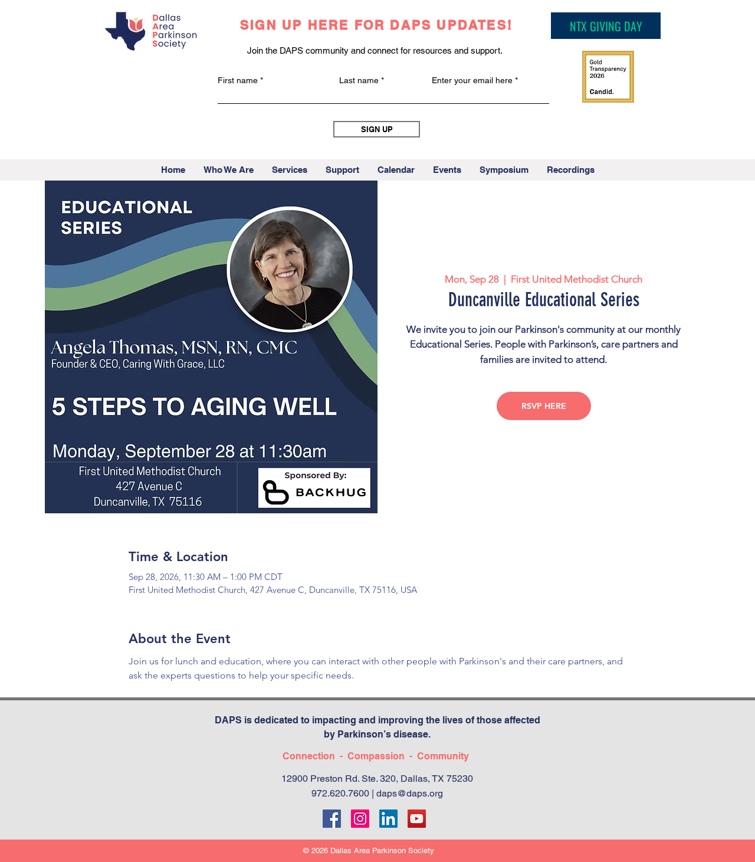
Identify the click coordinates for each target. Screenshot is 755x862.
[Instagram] (360, 818)
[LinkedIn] (388, 818)
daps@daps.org (409, 793)
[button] (228, 170)
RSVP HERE (543, 406)
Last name (359, 80)
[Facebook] (332, 818)
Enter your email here (472, 80)
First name (238, 80)
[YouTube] (417, 818)
